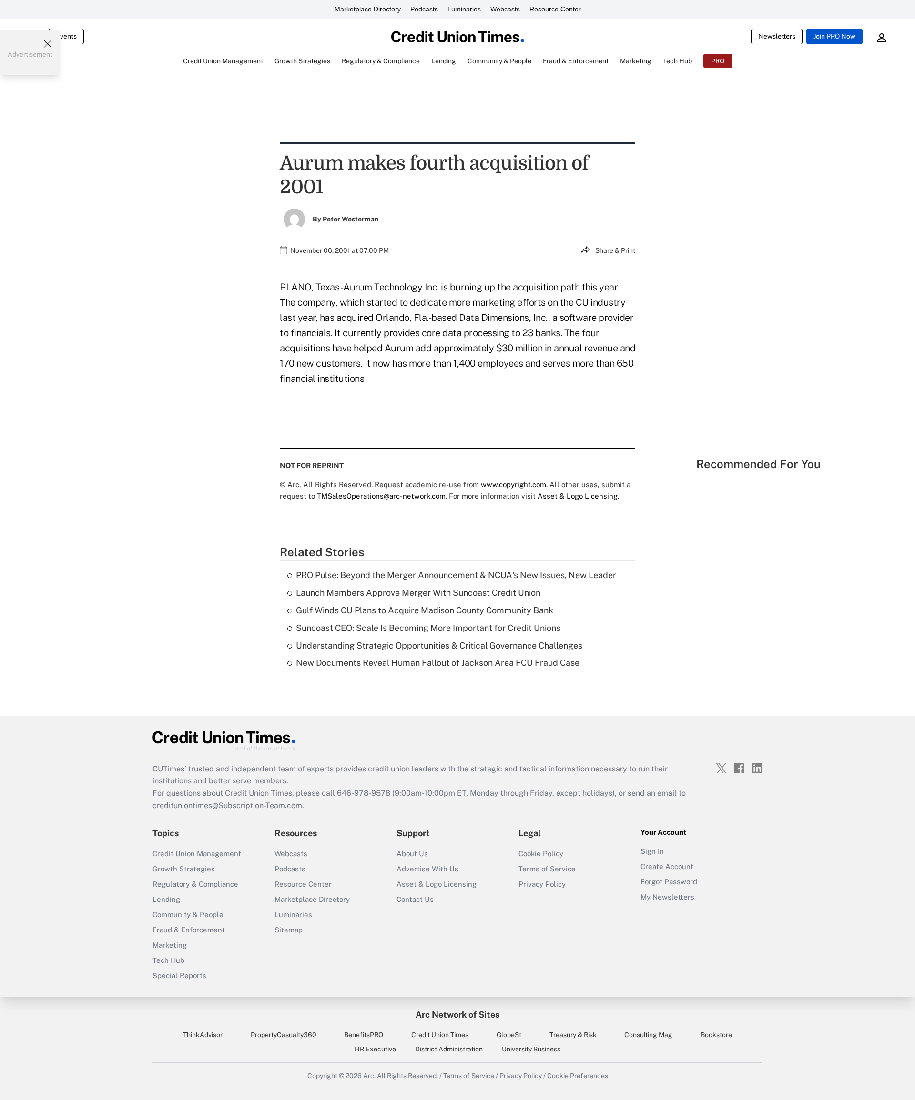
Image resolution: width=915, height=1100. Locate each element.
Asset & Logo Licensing (436, 884)
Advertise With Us (427, 869)
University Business (531, 1049)
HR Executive (375, 1049)
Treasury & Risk (573, 1035)
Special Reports (179, 975)
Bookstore (716, 1035)
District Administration (449, 1049)
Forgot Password (668, 882)
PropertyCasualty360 (283, 1035)
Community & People (188, 914)
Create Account (666, 866)
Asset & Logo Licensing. (578, 496)
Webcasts (505, 9)
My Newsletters (667, 897)
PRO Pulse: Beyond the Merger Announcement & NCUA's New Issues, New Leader (456, 575)
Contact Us (415, 899)
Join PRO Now (834, 36)
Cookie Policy (540, 854)
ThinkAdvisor (203, 1035)
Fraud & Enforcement (188, 930)
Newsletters (776, 36)
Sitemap (288, 930)
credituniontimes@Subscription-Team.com (227, 805)
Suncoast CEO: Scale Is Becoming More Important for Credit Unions (428, 628)
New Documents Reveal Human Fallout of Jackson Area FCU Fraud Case (438, 663)
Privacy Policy (542, 884)
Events (66, 36)
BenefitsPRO (363, 1035)
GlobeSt (509, 1035)
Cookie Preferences (577, 1076)
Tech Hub (168, 960)
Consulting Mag (648, 1035)
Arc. (369, 1076)
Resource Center (555, 9)
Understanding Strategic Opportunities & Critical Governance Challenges (439, 645)
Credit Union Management (196, 854)
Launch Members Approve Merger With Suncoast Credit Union (418, 593)
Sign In (652, 851)
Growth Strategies (183, 869)
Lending (166, 899)
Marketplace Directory (368, 9)
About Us (412, 854)
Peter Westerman (350, 219)
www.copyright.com (513, 484)
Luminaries (464, 9)
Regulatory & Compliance (195, 884)
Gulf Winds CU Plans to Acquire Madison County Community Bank (424, 610)
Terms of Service (547, 869)
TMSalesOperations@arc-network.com (381, 496)
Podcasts (424, 9)
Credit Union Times (439, 1035)
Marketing (169, 945)
